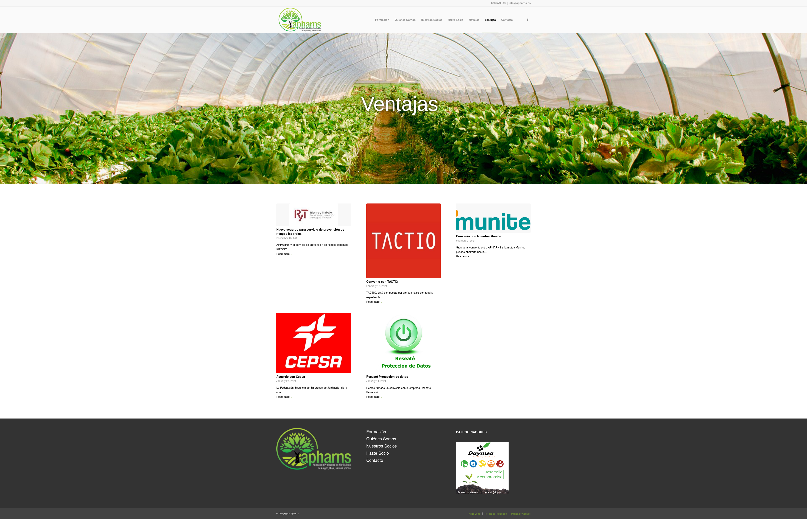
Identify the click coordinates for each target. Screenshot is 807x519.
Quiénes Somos (381, 439)
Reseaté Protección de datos (387, 376)
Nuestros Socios (381, 446)
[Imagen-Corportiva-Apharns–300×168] (299, 20)
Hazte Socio (377, 453)
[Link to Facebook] (527, 19)
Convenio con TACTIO (382, 281)
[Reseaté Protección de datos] (403, 343)
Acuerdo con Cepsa (290, 376)
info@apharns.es (520, 3)
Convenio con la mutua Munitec (479, 236)
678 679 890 (498, 3)
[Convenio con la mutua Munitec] (493, 218)
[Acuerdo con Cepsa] (313, 343)
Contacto (374, 460)
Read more (283, 254)
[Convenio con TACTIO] (403, 240)
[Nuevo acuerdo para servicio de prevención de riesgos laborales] (313, 214)
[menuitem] (382, 20)
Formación (376, 431)
